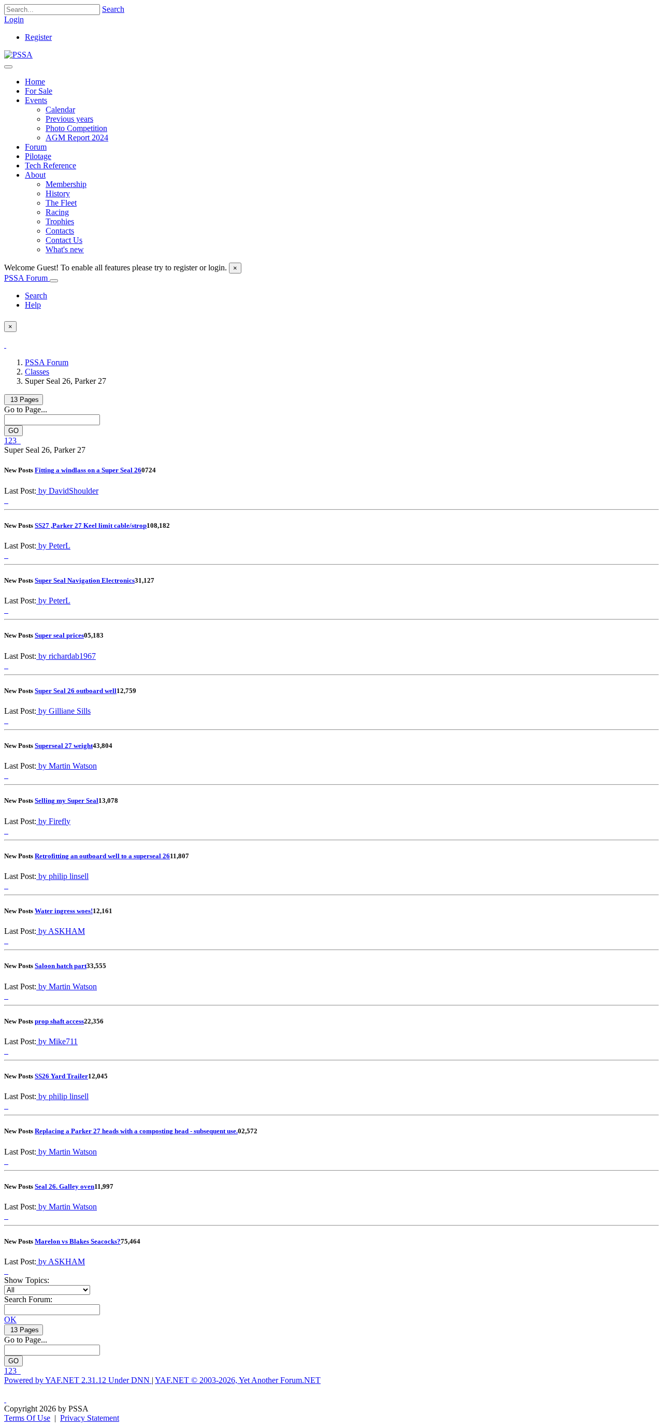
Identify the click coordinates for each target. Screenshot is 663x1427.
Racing (57, 212)
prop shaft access (59, 1021)
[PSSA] (18, 54)
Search (113, 9)
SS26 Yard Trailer (61, 1076)
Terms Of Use (27, 1418)
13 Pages (23, 399)
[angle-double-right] (20, 440)
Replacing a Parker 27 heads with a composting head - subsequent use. (136, 1131)
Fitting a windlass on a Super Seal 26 (88, 470)
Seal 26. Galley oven (64, 1186)
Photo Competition (76, 128)
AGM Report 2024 (77, 137)
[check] (5, 344)
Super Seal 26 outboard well (76, 691)
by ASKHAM (60, 931)
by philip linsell (62, 876)
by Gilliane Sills (63, 711)
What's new (65, 249)
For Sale (38, 91)
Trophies (60, 221)
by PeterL (53, 545)
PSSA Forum (27, 277)
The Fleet (61, 202)
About (35, 174)
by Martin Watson (66, 765)
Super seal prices (59, 635)
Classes (37, 371)
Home (35, 81)
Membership (66, 184)
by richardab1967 (66, 656)
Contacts (60, 230)
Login (14, 19)
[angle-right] (18, 440)
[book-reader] (5, 500)
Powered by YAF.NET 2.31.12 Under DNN (78, 1380)
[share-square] (7, 500)
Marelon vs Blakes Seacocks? (78, 1241)
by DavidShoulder (67, 490)
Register (38, 37)
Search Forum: (28, 1299)
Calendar (60, 109)
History (58, 193)
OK (10, 1319)
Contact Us (64, 240)
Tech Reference (50, 165)
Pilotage (38, 156)
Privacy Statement (89, 1418)
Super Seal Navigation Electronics (85, 580)
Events (36, 100)
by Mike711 (57, 1041)
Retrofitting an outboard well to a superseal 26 (102, 856)
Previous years (69, 118)
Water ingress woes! (64, 911)
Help (33, 304)
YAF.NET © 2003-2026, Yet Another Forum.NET (238, 1380)
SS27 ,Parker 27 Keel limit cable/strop (91, 525)
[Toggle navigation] (8, 66)
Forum (36, 146)
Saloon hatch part (61, 966)
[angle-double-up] (5, 1399)
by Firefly (53, 821)
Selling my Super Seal (66, 800)
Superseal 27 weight (64, 745)
